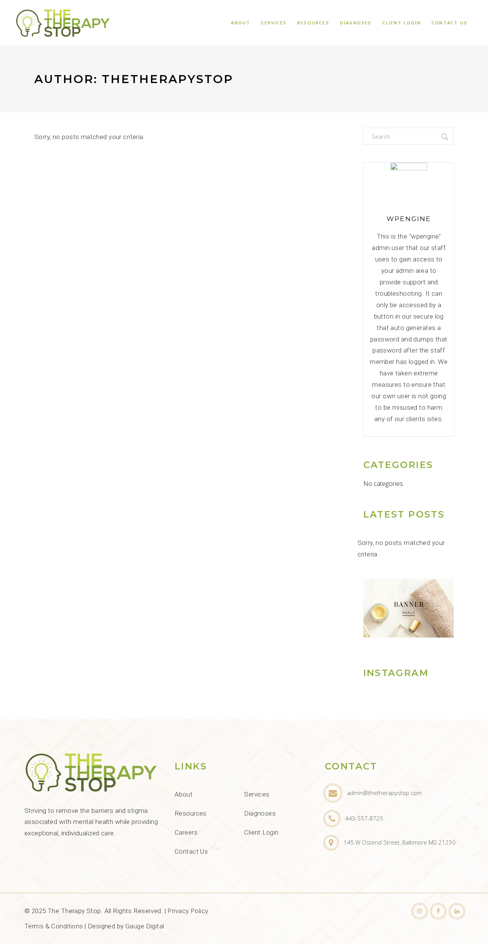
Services (256, 794)
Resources (191, 813)
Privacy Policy (187, 911)
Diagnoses (260, 813)
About (184, 794)
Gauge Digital (144, 926)
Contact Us (191, 851)
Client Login (261, 832)
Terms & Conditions (53, 926)
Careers (186, 832)
